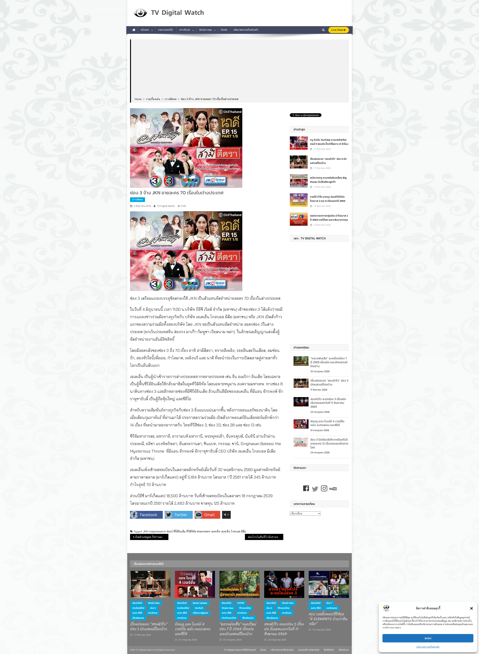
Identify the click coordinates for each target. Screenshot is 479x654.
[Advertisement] (240, 68)
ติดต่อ (224, 30)
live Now (337, 30)
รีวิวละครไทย (245, 608)
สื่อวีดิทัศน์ (329, 650)
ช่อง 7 (329, 603)
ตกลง (428, 638)
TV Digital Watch (166, 206)
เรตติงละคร (332, 608)
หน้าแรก (145, 30)
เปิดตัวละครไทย (229, 618)
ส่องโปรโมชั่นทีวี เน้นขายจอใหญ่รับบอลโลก (265, 537)
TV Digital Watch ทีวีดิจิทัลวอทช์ (240, 650)
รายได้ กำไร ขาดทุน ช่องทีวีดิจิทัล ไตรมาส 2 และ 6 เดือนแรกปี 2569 (327, 199)
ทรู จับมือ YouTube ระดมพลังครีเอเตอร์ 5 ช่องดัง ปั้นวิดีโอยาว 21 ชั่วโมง (329, 142)
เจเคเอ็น (215, 531)
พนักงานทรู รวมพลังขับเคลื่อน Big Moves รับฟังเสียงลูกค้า (328, 180)
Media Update (200, 603)
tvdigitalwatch (157, 531)
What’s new (205, 30)
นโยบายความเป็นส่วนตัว (428, 646)
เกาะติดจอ (184, 30)
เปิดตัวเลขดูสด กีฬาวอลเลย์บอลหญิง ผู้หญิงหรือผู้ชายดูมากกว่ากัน (151, 537)
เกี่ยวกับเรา (343, 650)
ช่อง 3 (153, 608)
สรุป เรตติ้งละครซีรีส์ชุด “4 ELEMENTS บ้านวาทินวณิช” (328, 619)
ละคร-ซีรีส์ (137, 613)
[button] (471, 608)
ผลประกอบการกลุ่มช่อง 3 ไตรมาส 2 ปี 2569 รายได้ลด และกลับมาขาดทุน (329, 218)
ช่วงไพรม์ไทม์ (138, 608)
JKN (145, 531)
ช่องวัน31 (199, 608)
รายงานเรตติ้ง (165, 30)
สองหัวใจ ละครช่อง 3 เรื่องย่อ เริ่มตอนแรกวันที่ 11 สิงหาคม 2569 (328, 403)
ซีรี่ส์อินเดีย (179, 531)
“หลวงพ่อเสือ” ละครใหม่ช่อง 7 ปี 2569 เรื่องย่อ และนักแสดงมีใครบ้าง (328, 362)
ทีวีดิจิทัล (191, 531)
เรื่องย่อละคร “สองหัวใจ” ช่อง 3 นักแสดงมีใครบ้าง (328, 161)
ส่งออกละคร (203, 531)
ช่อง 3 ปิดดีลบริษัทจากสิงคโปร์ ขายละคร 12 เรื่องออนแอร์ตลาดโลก (329, 443)
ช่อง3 (170, 531)
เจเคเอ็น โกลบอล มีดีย (233, 531)
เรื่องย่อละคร (138, 618)
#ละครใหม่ (137, 603)
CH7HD (240, 603)
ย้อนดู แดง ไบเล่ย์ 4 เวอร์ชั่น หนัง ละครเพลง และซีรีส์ (327, 423)
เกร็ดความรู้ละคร (200, 613)
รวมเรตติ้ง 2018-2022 (308, 650)
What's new (154, 603)
